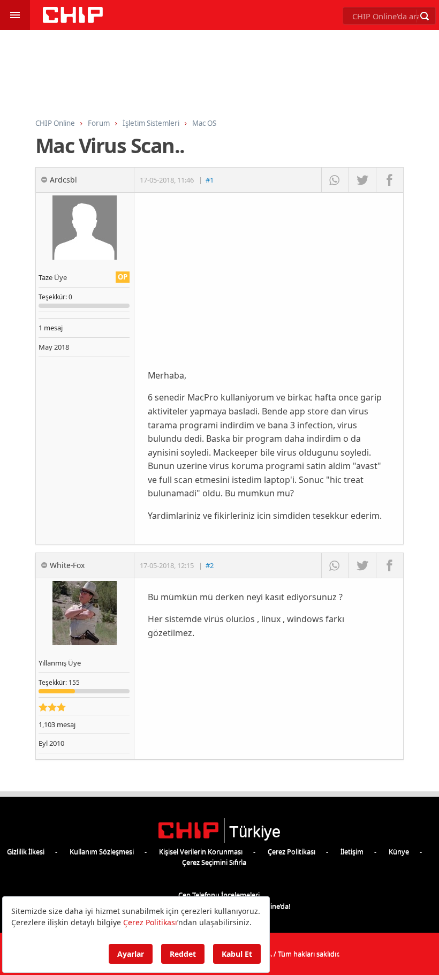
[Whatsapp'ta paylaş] (335, 180)
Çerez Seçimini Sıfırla (214, 862)
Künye (399, 851)
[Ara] (424, 16)
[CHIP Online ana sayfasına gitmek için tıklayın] (73, 20)
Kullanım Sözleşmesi (102, 851)
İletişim (352, 851)
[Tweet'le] (362, 180)
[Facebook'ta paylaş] (389, 180)
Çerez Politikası (291, 851)
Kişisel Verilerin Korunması (201, 851)
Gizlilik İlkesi (25, 851)
